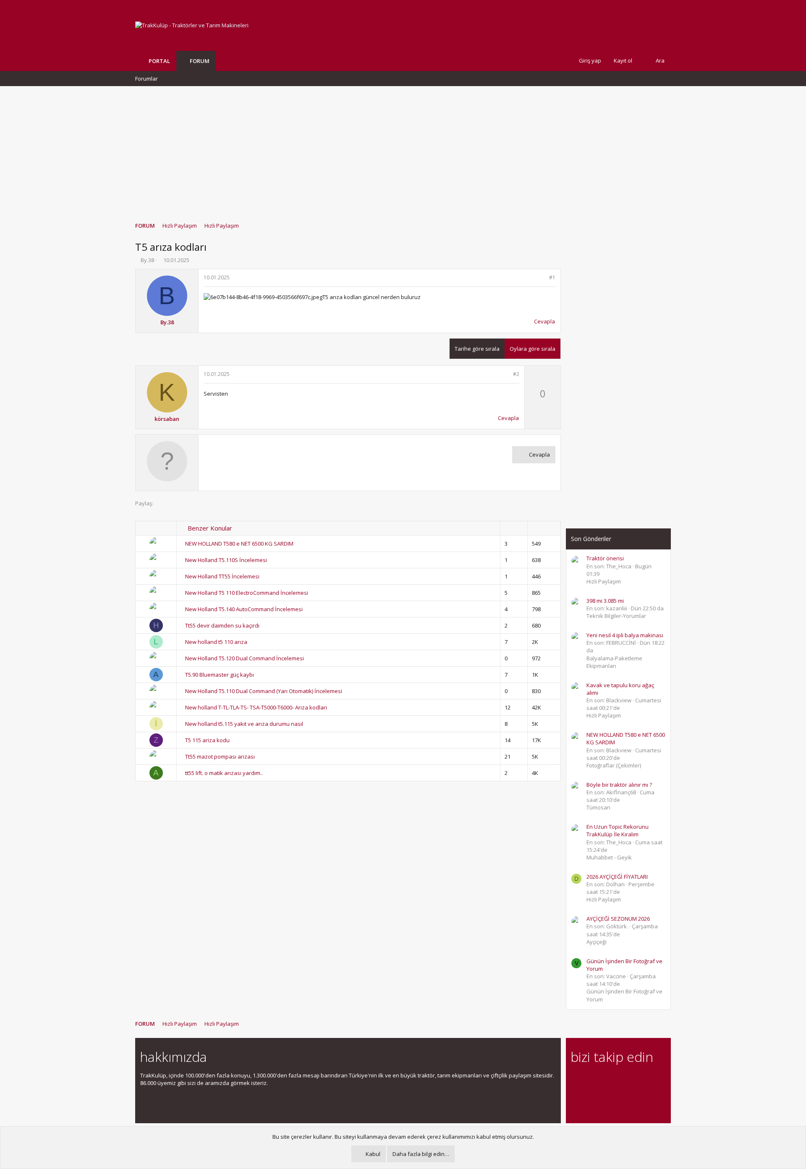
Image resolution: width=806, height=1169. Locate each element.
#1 (552, 277)
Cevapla (544, 321)
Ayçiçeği (596, 942)
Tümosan (598, 807)
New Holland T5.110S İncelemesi (226, 560)
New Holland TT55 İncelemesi (222, 576)
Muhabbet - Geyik (609, 857)
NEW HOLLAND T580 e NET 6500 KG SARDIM (239, 543)
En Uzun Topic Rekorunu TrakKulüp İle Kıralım (617, 830)
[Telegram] (634, 1080)
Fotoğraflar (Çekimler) (613, 765)
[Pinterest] (620, 1080)
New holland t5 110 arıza (216, 642)
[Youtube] (576, 1097)
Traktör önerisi (605, 558)
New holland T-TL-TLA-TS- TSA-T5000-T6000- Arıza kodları (256, 707)
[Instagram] (590, 1080)
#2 (516, 374)
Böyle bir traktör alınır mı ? (619, 784)
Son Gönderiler (591, 539)
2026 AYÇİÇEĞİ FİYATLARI (617, 876)
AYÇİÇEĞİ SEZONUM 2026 (618, 918)
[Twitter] (649, 1080)
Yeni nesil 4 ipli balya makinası (624, 635)
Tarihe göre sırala (477, 348)
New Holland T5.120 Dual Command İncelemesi (244, 658)
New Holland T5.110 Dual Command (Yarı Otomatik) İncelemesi (263, 691)
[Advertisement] (403, 150)
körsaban (166, 419)
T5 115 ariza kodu (207, 740)
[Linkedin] (605, 1080)
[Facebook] (576, 1080)
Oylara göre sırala (532, 348)
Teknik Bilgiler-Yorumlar (616, 616)
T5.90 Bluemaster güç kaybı (219, 674)
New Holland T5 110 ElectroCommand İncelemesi (246, 592)
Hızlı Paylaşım (603, 581)
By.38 (147, 260)
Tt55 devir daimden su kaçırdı (222, 625)
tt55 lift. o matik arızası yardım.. (224, 773)
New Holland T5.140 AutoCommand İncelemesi (244, 609)
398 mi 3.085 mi (605, 600)
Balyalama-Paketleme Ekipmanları (614, 662)
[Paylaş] (541, 278)
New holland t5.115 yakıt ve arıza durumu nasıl (244, 724)
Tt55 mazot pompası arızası (220, 756)
